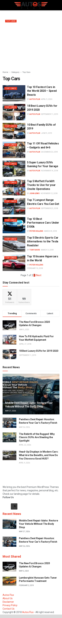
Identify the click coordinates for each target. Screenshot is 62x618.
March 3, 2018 (47, 250)
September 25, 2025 (27, 38)
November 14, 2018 (49, 171)
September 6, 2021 (13, 62)
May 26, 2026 (24, 427)
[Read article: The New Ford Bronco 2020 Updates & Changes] (9, 567)
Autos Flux (13, 38)
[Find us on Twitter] (14, 506)
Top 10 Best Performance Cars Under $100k (43, 222)
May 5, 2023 (24, 571)
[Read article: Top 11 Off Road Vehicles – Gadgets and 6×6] (14, 150)
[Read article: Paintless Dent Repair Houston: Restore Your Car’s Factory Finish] (9, 423)
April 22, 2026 (25, 445)
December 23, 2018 (49, 152)
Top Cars (11, 21)
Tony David (34, 250)
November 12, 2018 (49, 193)
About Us (8, 598)
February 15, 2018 (35, 268)
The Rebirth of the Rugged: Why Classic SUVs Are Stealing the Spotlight (37, 437)
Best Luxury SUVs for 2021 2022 (22, 57)
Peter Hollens (36, 231)
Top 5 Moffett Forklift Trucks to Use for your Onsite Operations (41, 185)
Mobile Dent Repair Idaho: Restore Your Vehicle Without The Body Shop (29, 404)
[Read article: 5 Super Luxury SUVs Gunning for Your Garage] (14, 169)
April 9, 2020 (46, 99)
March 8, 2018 (50, 231)
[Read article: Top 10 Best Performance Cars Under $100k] (14, 225)
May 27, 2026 (10, 411)
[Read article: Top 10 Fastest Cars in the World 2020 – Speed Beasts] (14, 93)
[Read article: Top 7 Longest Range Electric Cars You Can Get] (14, 206)
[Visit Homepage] (31, 5)
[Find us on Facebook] (6, 506)
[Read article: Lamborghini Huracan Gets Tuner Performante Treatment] (9, 581)
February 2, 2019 (26, 585)
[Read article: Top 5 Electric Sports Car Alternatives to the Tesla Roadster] (14, 244)
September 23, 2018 (49, 208)
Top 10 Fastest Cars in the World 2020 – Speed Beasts (42, 90)
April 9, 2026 (24, 463)
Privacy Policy (10, 605)
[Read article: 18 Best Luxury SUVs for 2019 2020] (14, 112)
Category (15, 72)
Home (5, 72)
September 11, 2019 (49, 114)
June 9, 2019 (46, 133)
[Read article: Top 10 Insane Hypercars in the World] (14, 263)
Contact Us (8, 608)
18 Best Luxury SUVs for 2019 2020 (38, 350)
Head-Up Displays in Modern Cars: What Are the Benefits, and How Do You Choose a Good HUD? (38, 455)
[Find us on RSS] (22, 506)
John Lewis (34, 193)
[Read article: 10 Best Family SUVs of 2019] (14, 131)
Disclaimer (8, 601)
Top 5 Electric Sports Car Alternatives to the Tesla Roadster (42, 241)
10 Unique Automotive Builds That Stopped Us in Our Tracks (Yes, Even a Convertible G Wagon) (29, 29)
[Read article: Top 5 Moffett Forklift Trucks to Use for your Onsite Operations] (14, 187)
